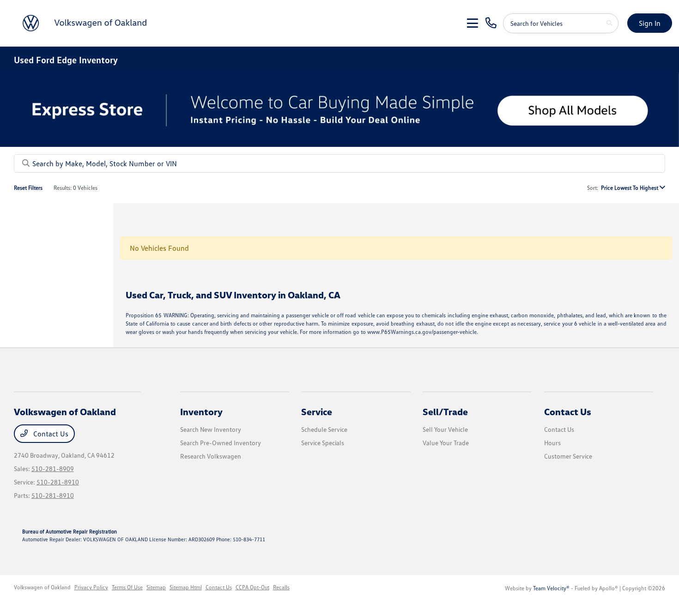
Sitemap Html (186, 587)
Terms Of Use (127, 587)
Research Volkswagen (210, 456)
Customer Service (568, 456)
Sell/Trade (445, 411)
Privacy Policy (91, 587)
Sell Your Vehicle (445, 429)
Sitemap (156, 587)
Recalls (281, 587)
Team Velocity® (551, 588)
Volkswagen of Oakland (42, 587)
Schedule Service (324, 429)
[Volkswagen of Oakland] (86, 22)
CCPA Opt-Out (252, 587)
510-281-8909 (52, 468)
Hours (552, 443)
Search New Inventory (210, 429)
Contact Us (49, 433)
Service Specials (322, 443)
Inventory (201, 411)
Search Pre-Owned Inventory (220, 443)
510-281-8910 (57, 482)
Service (316, 411)
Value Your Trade (446, 443)
